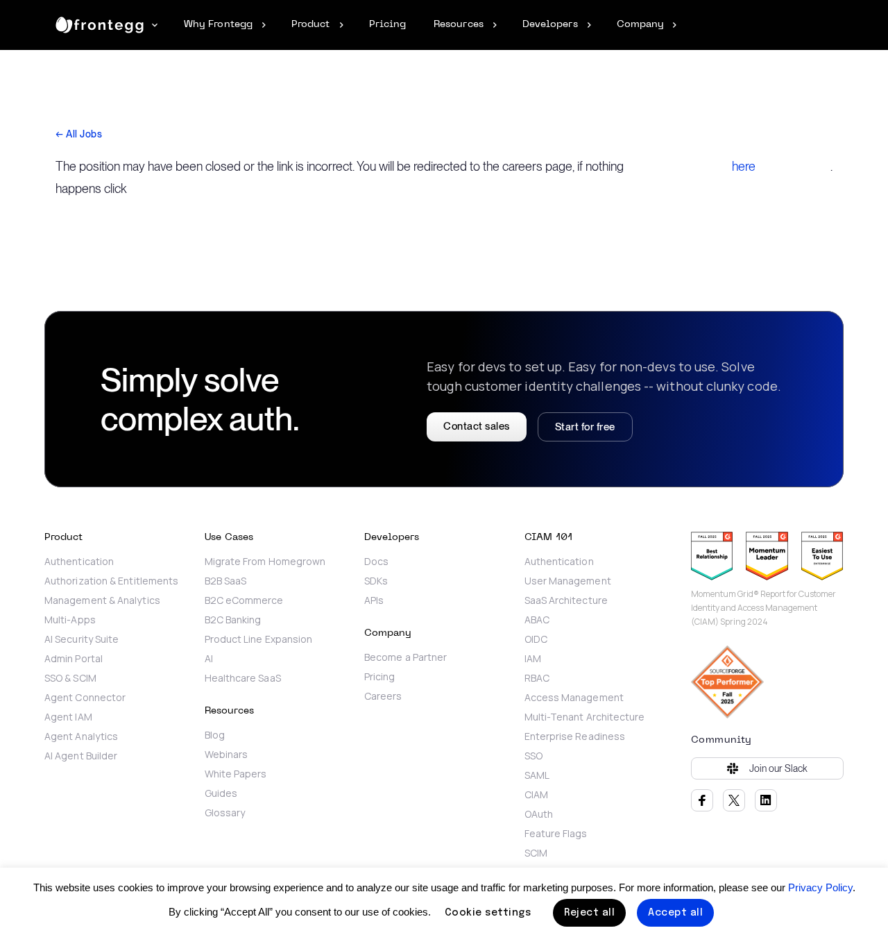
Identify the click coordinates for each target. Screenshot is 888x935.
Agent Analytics (81, 736)
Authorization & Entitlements (111, 581)
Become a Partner (405, 657)
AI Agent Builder (80, 756)
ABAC (536, 620)
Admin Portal (73, 658)
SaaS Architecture (566, 600)
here (743, 166)
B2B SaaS (226, 581)
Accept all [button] (675, 913)
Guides (221, 793)
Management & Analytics (102, 600)
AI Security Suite (81, 639)
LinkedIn (766, 800)
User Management (567, 581)
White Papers (236, 774)
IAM (532, 658)
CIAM (536, 795)
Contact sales (476, 426)
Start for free (585, 427)
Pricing (379, 677)
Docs (376, 561)
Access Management (574, 697)
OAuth (538, 814)
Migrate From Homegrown (266, 561)
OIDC (535, 639)
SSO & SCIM (70, 678)
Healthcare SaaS (243, 678)
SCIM (535, 853)
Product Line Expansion (259, 639)
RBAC (536, 678)
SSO (533, 756)
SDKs (376, 581)
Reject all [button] (589, 913)
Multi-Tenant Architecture (584, 717)
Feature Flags (556, 833)
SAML (536, 775)
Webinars (226, 754)
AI (209, 658)
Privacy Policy (820, 887)
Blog (215, 735)
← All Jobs (79, 134)
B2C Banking (233, 620)
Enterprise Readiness (575, 736)
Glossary (225, 813)
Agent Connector (85, 697)
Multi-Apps (70, 620)
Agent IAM (68, 717)
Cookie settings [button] (488, 913)
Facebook (702, 800)
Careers (383, 696)
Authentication (79, 561)
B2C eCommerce (244, 600)
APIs (374, 600)
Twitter (734, 800)
